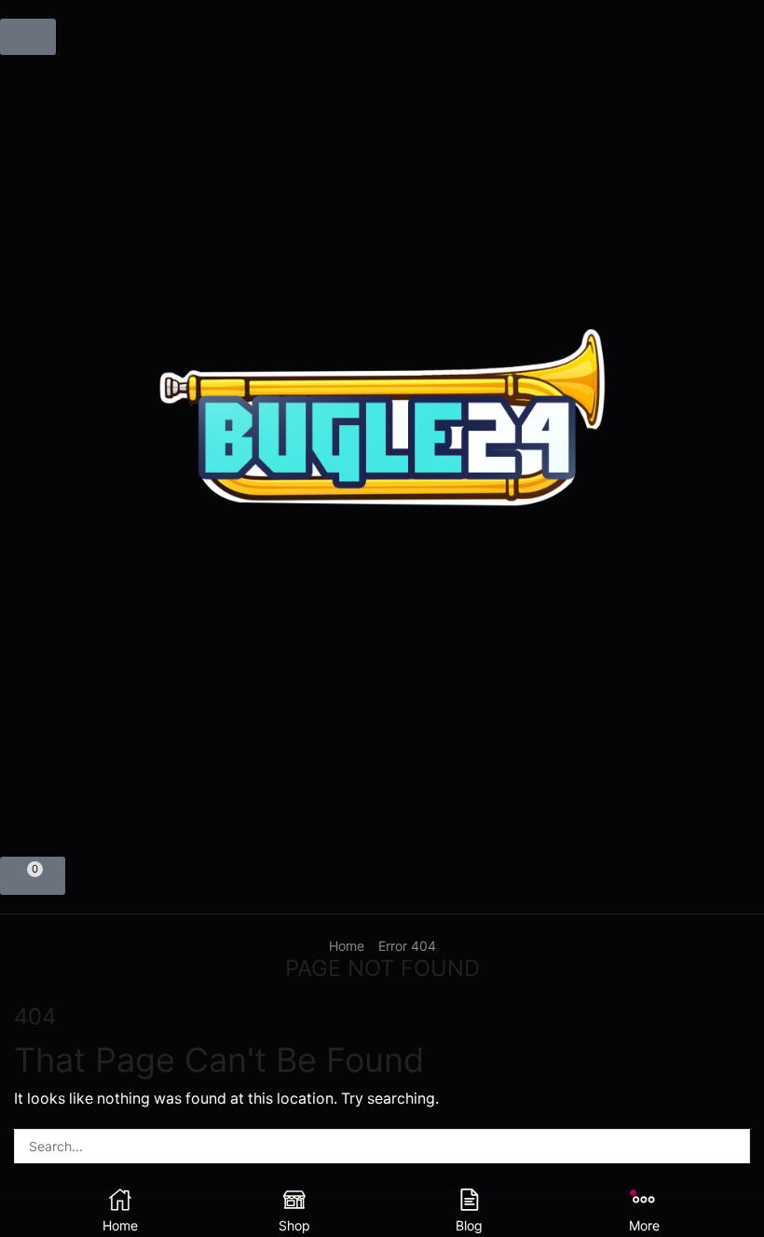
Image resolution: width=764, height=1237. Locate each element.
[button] (28, 37)
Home (346, 946)
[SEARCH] (733, 1146)
